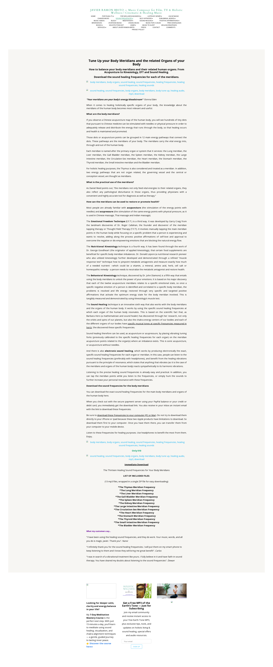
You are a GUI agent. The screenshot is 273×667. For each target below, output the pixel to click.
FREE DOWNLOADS (174, 23)
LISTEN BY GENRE (154, 16)
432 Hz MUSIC (173, 16)
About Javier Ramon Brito (123, 27)
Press (143, 27)
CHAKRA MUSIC (103, 18)
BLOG (113, 21)
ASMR (132, 25)
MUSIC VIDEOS (99, 21)
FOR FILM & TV (107, 16)
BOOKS (99, 25)
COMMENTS (170, 27)
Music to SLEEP (148, 25)
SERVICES (101, 27)
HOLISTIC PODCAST (116, 25)
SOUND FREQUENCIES (124, 18)
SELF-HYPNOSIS (146, 18)
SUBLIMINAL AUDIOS (166, 18)
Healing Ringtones (169, 25)
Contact (156, 27)
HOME (93, 16)
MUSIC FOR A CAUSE (153, 23)
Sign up (136, 647)
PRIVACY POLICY (138, 29)
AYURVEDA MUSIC (115, 23)
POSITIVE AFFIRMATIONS (169, 21)
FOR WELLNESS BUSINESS (130, 16)
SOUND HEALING (146, 21)
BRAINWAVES (97, 23)
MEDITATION (127, 21)
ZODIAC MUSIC (133, 23)
